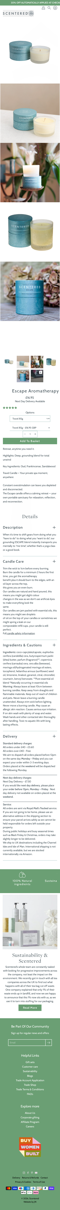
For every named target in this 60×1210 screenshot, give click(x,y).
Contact (44, 1177)
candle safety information (21, 633)
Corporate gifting (30, 1117)
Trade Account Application (30, 1080)
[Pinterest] (32, 1173)
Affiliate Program (30, 1121)
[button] (10, 407)
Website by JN (30, 1202)
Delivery (10, 736)
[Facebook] (28, 1173)
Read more (30, 1007)
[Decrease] (25, 434)
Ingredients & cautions (22, 645)
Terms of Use (39, 1182)
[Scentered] (18, 13)
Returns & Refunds (30, 1177)
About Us (30, 1112)
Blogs (30, 1075)
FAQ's (30, 1093)
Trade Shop (30, 1084)
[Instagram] (24, 1173)
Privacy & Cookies (23, 1182)
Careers (30, 1126)
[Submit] (48, 1042)
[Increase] (35, 434)
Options (30, 412)
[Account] (43, 8)
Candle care (13, 561)
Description (13, 527)
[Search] (49, 8)
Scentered (34, 1198)
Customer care (30, 1066)
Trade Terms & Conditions (30, 1089)
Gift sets (30, 1062)
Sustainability (30, 1071)
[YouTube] (36, 1173)
